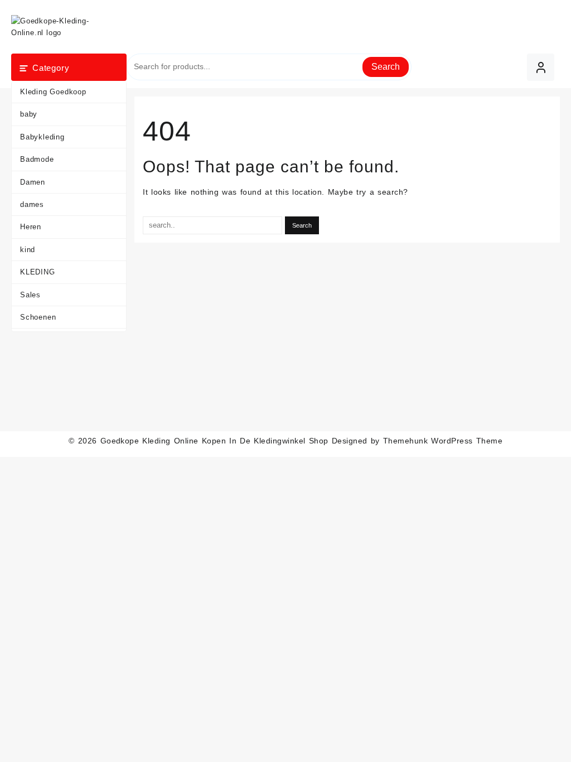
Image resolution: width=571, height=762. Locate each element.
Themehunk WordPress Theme (442, 440)
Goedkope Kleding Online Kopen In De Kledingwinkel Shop (214, 440)
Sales (30, 295)
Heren (30, 227)
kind (27, 249)
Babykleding (42, 137)
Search (385, 66)
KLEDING (37, 272)
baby (28, 114)
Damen (32, 182)
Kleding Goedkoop (53, 92)
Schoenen (38, 317)
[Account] (540, 67)
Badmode (37, 159)
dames (32, 204)
